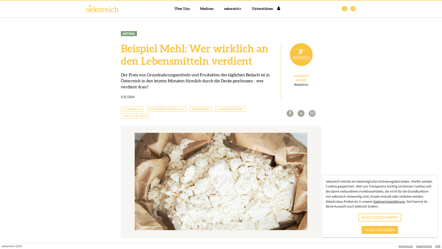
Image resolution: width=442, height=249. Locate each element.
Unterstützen (262, 9)
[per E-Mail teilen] (312, 113)
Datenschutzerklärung (389, 201)
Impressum (405, 246)
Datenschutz (424, 246)
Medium (207, 9)
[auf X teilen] (301, 113)
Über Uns (182, 9)
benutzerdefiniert (379, 217)
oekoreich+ (232, 9)
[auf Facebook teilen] (290, 113)
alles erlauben (380, 230)
